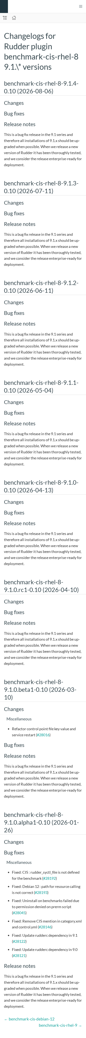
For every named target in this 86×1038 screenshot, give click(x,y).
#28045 (19, 912)
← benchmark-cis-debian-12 (29, 1018)
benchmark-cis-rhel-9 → (60, 1025)
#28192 (49, 878)
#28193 (41, 892)
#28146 (45, 927)
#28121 (19, 955)
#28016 (43, 735)
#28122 (19, 941)
